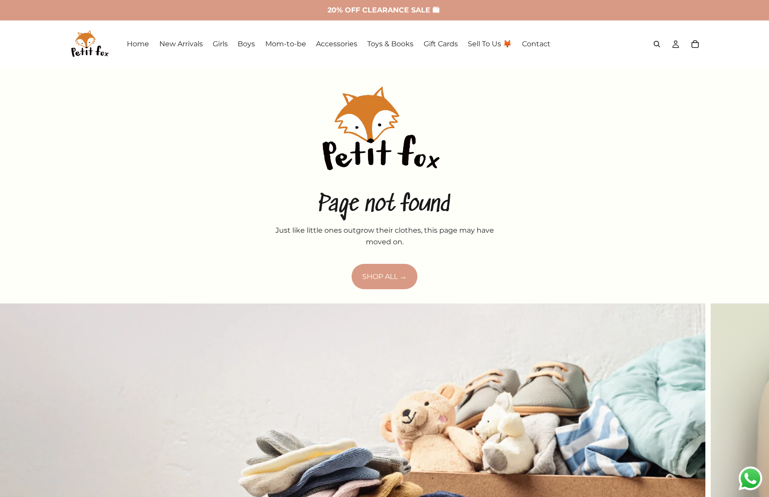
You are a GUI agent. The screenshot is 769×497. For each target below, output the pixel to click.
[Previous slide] (14, 463)
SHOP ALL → (384, 276)
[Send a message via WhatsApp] (751, 479)
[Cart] (695, 44)
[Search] (657, 44)
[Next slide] (754, 463)
